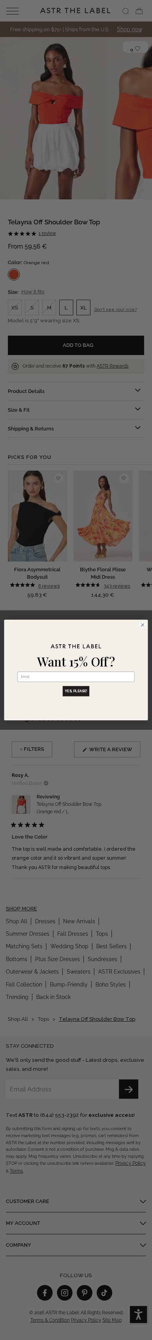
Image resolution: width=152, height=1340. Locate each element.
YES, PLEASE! (76, 691)
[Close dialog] (142, 624)
